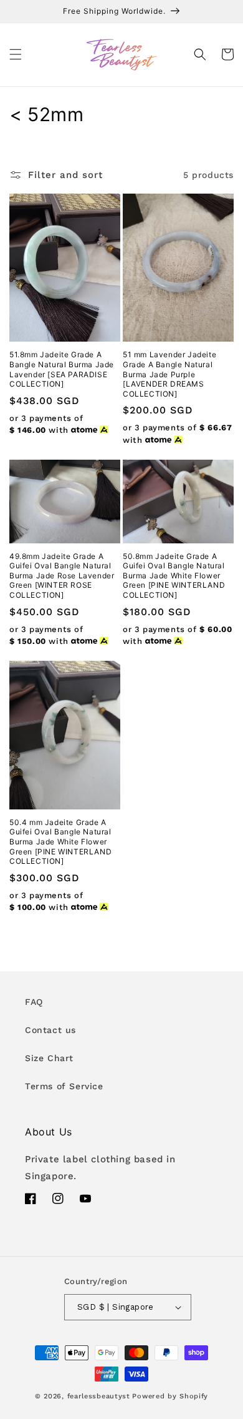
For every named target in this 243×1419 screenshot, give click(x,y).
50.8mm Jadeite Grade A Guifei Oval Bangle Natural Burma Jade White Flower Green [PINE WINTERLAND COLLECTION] (174, 575)
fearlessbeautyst (98, 1396)
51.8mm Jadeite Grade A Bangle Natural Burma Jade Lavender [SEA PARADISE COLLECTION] (61, 369)
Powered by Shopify (170, 1396)
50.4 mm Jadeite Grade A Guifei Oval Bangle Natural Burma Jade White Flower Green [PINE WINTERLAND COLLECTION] (60, 842)
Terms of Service (64, 1086)
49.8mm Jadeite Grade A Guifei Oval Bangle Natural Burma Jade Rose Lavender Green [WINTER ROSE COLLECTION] (61, 575)
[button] (15, 54)
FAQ (34, 1002)
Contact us (50, 1030)
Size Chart (49, 1058)
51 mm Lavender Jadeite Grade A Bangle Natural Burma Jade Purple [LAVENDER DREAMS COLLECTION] (169, 374)
